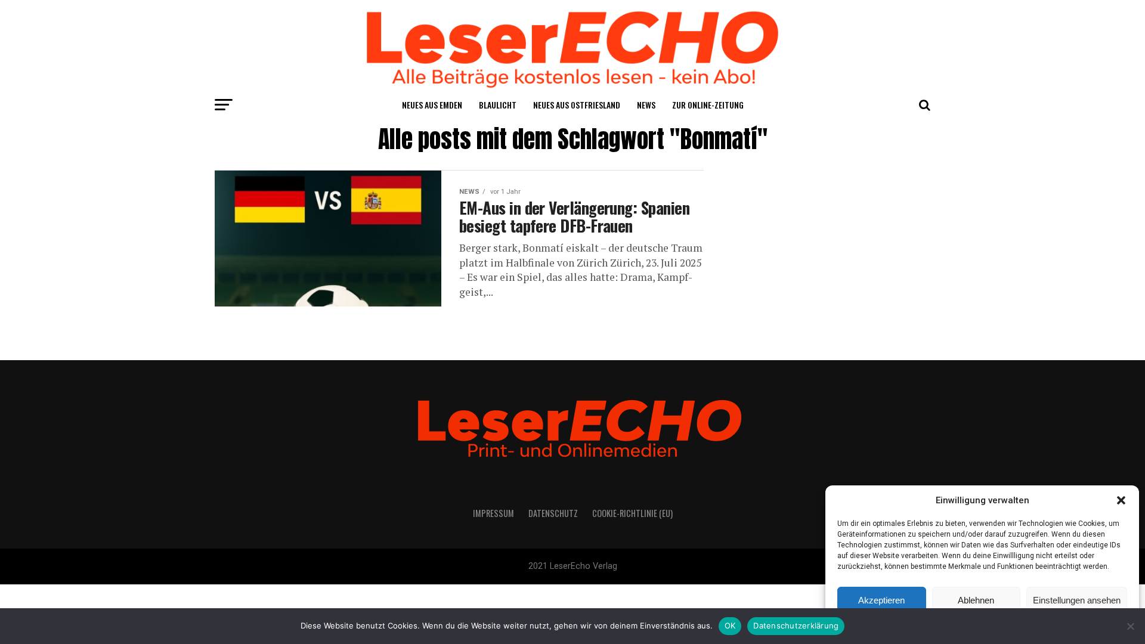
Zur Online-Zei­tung (708, 104)
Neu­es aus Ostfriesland (576, 104)
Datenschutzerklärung (795, 625)
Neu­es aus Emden (432, 104)
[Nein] (1130, 626)
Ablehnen (976, 600)
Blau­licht (497, 104)
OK (730, 625)
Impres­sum (493, 513)
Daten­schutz (553, 513)
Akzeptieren (881, 600)
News (646, 104)
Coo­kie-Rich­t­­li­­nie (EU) (632, 513)
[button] (1121, 500)
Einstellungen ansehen (1077, 600)
